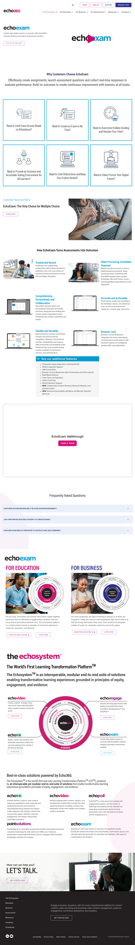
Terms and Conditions (89, 937)
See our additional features (59, 358)
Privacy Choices (74, 937)
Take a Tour (67, 443)
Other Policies (61, 937)
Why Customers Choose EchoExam (67, 74)
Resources (9, 918)
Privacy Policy (48, 937)
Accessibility (37, 937)
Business (9, 908)
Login (84, 5)
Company (9, 922)
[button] (73, 5)
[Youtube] (11, 936)
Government (10, 913)
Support (108, 5)
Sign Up (96, 5)
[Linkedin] (7, 936)
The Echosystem (11, 898)
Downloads (9, 927)
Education (9, 903)
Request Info (123, 5)
